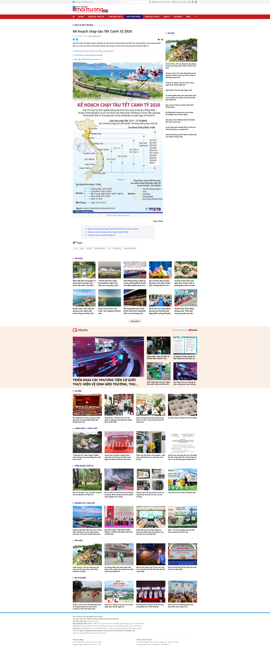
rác (75, 248)
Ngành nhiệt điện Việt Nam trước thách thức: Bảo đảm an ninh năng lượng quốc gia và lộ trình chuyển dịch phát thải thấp (87, 532)
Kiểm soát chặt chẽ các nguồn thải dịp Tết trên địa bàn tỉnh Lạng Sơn (112, 229)
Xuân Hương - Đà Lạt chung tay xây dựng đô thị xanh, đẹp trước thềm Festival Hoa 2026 (181, 66)
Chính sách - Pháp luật (96, 17)
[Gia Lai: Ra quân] (87, 479)
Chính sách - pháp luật (86, 428)
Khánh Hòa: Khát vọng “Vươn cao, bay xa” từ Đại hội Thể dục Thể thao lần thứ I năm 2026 (150, 569)
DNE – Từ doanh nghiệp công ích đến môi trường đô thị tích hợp (181, 531)
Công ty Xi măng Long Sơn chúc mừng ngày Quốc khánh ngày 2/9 (180, 84)
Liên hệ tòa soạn (181, 2)
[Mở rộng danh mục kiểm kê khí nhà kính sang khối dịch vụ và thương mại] (135, 297)
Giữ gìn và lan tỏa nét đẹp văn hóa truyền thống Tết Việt (107, 232)
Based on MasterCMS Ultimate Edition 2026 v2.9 (90, 633)
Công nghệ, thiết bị (115, 17)
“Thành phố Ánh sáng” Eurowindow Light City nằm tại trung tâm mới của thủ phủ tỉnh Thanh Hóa (108, 283)
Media (188, 17)
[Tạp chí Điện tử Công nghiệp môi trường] (90, 9)
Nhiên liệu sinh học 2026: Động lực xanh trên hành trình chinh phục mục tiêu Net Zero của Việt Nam (149, 532)
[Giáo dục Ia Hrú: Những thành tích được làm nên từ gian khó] (182, 592)
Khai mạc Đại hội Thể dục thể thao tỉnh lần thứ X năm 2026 (182, 568)
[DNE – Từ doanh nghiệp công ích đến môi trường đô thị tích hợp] (182, 517)
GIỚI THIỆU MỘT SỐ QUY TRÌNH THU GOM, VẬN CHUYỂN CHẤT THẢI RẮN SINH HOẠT (158, 383)
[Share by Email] (159, 39)
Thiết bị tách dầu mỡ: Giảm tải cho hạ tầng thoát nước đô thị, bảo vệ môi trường (150, 494)
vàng (81, 248)
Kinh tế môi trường (133, 17)
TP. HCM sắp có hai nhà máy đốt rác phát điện (88, 55)
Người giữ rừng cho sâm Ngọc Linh (179, 90)
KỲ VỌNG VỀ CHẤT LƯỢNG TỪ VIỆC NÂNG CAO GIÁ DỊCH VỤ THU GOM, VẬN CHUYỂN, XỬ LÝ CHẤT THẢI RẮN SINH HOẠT (184, 358)
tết (109, 248)
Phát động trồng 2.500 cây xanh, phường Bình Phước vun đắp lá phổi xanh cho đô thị (135, 283)
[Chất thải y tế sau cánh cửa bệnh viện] (182, 479)
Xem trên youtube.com (180, 330)
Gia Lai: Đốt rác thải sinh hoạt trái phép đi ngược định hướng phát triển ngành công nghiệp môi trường (119, 494)
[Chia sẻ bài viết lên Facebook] (74, 39)
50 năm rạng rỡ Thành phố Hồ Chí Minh (182, 418)
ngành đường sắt (130, 248)
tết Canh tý (117, 248)
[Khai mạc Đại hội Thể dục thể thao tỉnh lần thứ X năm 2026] (182, 554)
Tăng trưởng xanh (103, 25)
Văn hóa (166, 17)
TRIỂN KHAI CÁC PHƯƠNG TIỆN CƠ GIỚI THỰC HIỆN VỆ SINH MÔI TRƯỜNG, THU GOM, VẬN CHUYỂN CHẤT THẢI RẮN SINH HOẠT (105, 382)
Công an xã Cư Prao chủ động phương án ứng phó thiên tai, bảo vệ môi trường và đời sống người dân (181, 75)
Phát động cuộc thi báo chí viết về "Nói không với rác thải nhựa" (94, 51)
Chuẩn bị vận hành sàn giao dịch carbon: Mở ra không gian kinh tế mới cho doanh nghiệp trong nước (184, 283)
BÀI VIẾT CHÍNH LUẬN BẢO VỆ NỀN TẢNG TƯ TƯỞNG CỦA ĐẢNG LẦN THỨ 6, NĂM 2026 (119, 532)
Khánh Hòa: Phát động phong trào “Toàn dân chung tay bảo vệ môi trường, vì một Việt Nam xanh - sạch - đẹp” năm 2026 (184, 311)
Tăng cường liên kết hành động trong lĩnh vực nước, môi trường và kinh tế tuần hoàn (150, 420)
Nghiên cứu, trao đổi (152, 17)
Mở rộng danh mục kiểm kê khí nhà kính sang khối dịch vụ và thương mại (135, 311)
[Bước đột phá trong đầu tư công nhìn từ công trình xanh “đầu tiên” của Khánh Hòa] (84, 269)
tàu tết (89, 248)
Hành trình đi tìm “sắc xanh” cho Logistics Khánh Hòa (109, 311)
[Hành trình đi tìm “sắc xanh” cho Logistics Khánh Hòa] (109, 297)
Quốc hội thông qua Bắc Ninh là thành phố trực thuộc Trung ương (181, 136)
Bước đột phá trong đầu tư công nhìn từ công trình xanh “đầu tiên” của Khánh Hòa (84, 283)
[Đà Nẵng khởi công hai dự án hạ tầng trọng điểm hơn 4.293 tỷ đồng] (150, 592)
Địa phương (178, 17)
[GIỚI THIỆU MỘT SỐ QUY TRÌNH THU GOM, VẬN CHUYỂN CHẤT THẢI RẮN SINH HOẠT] (159, 371)
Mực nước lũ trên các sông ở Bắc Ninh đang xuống (180, 106)
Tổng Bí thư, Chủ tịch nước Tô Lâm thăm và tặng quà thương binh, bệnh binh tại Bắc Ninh (118, 420)
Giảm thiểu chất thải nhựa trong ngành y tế (87, 59)
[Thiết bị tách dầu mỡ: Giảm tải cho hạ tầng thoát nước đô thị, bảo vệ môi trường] (150, 479)
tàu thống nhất (100, 248)
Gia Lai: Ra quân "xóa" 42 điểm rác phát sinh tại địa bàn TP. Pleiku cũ (87, 493)
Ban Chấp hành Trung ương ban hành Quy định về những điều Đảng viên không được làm (86, 420)
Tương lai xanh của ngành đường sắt (101, 235)
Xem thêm (135, 321)
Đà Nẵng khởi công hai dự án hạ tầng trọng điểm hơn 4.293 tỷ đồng (179, 113)
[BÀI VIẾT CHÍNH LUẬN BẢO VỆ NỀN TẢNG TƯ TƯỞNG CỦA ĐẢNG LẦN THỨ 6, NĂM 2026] (119, 517)
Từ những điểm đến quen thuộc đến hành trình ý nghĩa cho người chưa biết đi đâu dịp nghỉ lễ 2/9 (181, 97)
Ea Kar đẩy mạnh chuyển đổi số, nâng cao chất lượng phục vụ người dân (181, 128)
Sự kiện (81, 17)
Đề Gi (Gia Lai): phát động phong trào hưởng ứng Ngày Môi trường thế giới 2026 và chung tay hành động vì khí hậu (160, 311)
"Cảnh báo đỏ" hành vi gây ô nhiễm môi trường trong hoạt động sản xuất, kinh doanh (87, 457)
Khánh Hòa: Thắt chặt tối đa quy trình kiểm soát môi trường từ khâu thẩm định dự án (84, 311)
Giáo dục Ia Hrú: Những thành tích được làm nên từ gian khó (180, 121)
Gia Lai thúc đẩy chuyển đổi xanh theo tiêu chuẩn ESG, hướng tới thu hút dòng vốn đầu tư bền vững (160, 283)
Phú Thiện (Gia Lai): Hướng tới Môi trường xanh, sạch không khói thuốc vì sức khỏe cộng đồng (184, 383)
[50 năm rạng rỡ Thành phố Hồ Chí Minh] (182, 405)
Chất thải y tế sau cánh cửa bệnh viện (181, 492)
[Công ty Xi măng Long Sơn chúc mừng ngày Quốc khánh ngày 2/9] (119, 592)
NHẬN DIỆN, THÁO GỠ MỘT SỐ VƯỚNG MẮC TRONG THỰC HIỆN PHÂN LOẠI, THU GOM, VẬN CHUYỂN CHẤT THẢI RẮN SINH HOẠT (158, 358)
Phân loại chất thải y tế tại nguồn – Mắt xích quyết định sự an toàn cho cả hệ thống (150, 457)
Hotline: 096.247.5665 (162, 2)
